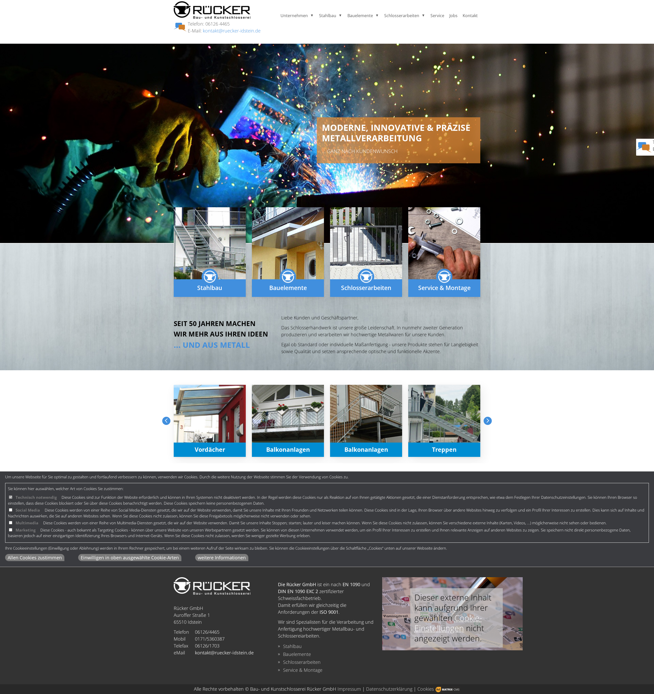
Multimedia (27, 522)
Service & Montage (302, 670)
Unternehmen (294, 15)
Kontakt (470, 15)
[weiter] (488, 421)
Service (437, 15)
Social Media (28, 510)
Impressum (349, 689)
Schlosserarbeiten (401, 15)
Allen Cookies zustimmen (35, 557)
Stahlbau (327, 15)
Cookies (425, 689)
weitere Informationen (222, 557)
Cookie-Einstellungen (448, 622)
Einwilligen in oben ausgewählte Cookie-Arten (130, 557)
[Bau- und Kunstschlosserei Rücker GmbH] (212, 10)
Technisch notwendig (36, 497)
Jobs (453, 15)
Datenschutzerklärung (389, 689)
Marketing (26, 530)
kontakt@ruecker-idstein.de (232, 31)
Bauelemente (360, 15)
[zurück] (166, 421)
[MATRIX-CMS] (447, 689)
